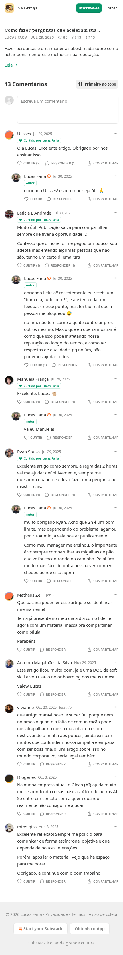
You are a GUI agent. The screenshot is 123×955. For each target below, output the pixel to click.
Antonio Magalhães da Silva (44, 662)
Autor (30, 183)
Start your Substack (43, 928)
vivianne (25, 707)
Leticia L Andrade (34, 213)
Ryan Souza (28, 451)
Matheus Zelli (30, 595)
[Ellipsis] (115, 133)
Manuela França (33, 379)
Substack (36, 943)
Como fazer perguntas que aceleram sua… (52, 30)
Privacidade (56, 914)
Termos (78, 914)
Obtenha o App (90, 928)
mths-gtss (27, 826)
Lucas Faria (16, 37)
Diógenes (26, 777)
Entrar (111, 8)
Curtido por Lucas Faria (41, 140)
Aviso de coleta (103, 914)
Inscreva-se (89, 8)
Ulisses (24, 133)
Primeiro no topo (100, 84)
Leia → (11, 65)
